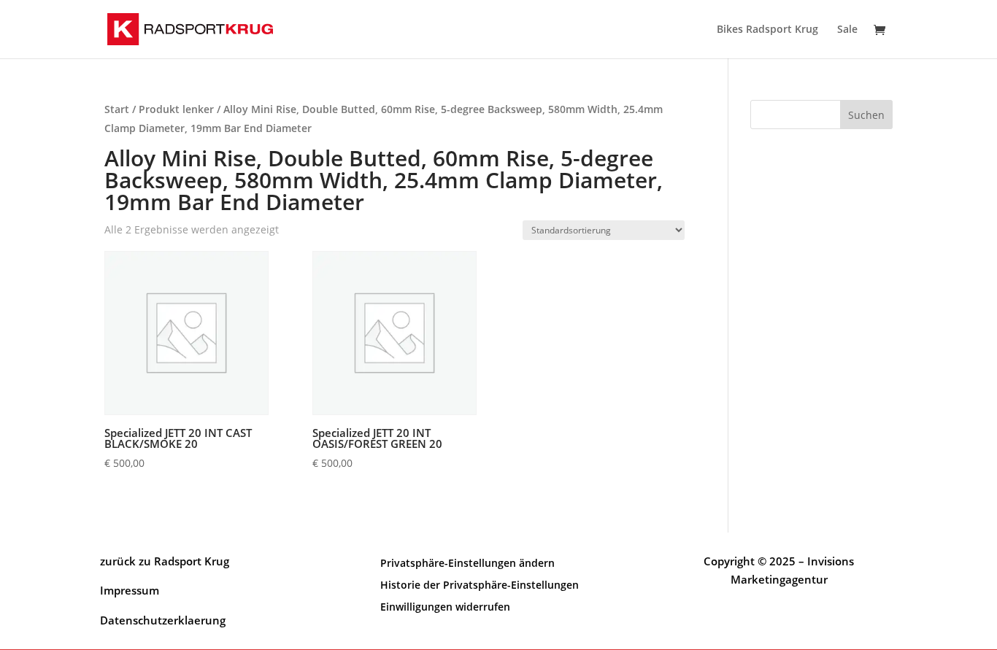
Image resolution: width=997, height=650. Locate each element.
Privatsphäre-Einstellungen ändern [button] (467, 562)
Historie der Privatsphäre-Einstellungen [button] (479, 584)
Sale (847, 30)
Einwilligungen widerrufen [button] (445, 606)
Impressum (129, 590)
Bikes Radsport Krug (767, 30)
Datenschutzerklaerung (163, 620)
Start (116, 109)
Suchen (866, 115)
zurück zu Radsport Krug (164, 561)
